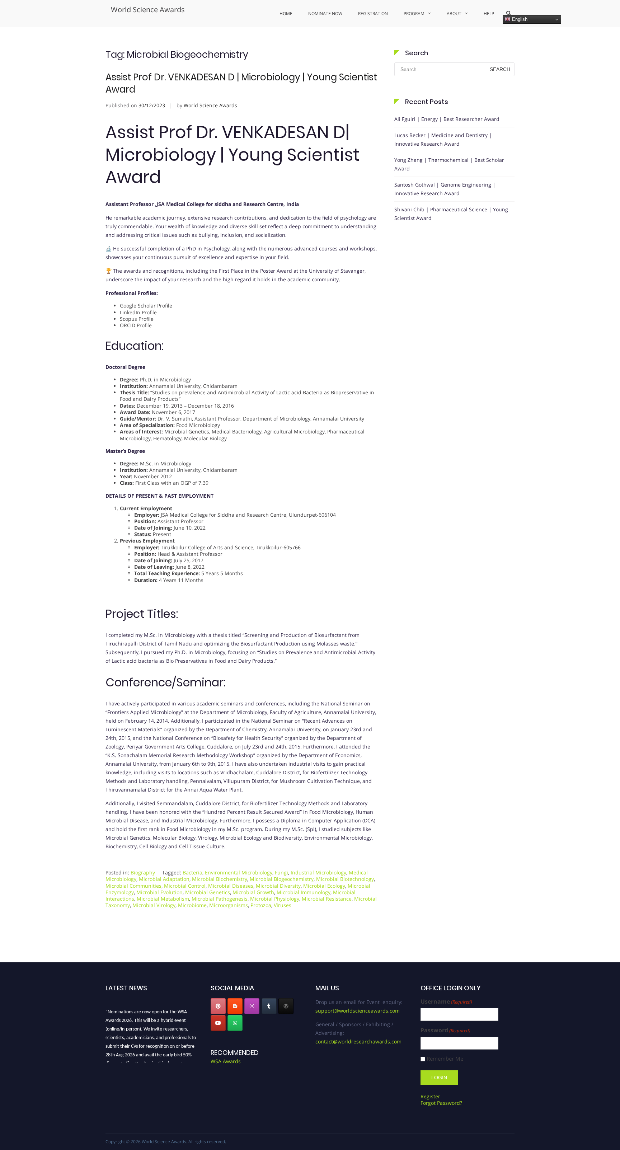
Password (445, 1030)
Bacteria (192, 872)
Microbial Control (185, 885)
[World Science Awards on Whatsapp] (235, 1023)
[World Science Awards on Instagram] (251, 1006)
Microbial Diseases (230, 885)
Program (414, 13)
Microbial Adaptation (164, 879)
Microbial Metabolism (163, 898)
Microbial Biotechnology (345, 879)
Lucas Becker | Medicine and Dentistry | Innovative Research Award (443, 139)
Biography (143, 872)
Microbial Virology (153, 905)
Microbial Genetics (207, 892)
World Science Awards (148, 9)
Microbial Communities (133, 885)
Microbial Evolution (159, 892)
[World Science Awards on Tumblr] (269, 1006)
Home (286, 13)
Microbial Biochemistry (219, 879)
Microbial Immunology (303, 892)
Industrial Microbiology (318, 872)
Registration (373, 13)
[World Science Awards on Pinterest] (218, 1006)
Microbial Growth (253, 892)
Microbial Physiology (274, 898)
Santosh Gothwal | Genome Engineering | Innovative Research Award (444, 189)
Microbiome (192, 905)
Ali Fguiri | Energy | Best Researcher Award (446, 119)
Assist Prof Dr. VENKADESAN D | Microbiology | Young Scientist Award (241, 83)
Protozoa (260, 905)
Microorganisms (228, 905)
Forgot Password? (441, 1102)
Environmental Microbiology (238, 872)
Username (446, 1001)
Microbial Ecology (324, 885)
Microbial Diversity (278, 885)
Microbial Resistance (327, 898)
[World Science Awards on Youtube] (218, 1023)
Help (489, 13)
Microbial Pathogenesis (220, 898)
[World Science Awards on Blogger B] (235, 1006)
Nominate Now (325, 13)
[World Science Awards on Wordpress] (285, 1006)
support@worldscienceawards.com (357, 1010)
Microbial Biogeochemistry (282, 879)
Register (430, 1096)
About (454, 13)
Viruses (282, 905)
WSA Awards (226, 1061)
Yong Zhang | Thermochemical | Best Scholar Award (449, 164)
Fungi (281, 872)
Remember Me (445, 1058)
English (519, 19)
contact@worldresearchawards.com (358, 1041)
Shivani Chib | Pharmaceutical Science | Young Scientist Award (451, 213)
